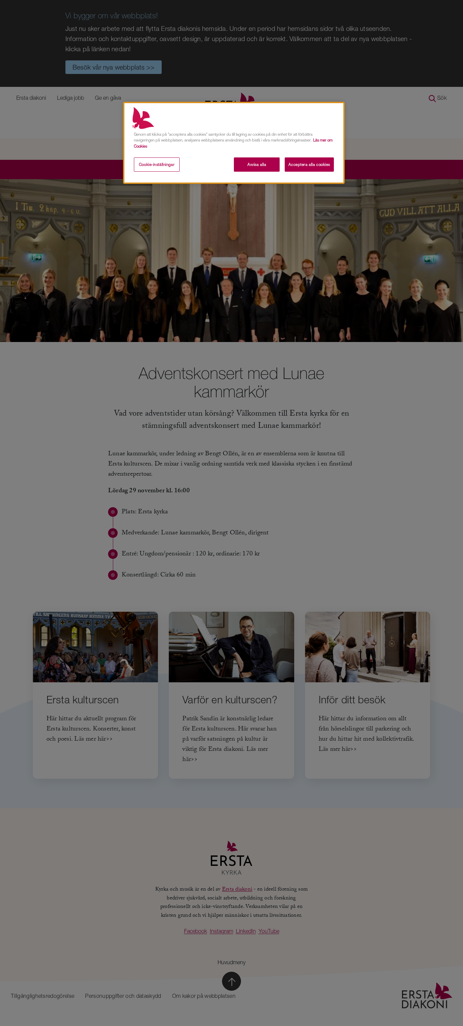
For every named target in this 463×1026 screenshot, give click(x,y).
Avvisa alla (256, 164)
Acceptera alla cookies (309, 164)
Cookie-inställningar (157, 164)
